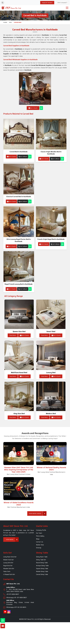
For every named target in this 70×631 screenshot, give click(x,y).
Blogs (37, 539)
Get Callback (23, 157)
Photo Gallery (40, 536)
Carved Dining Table (42, 574)
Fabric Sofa (6, 571)
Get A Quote (12, 157)
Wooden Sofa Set (8, 569)
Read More (12, 335)
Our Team (39, 533)
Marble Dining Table (42, 571)
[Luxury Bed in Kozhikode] (51, 355)
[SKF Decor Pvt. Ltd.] (8, 8)
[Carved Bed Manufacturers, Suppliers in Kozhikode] (18, 134)
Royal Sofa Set (7, 566)
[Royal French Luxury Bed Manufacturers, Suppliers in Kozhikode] (18, 266)
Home (5, 22)
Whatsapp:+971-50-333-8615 (16, 607)
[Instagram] (8, 611)
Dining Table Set (41, 560)
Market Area (40, 545)
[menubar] (67, 8)
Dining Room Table (41, 557)
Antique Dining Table (42, 566)
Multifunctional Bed (19, 372)
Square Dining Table (42, 569)
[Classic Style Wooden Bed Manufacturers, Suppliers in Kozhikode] (51, 134)
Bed (10, 22)
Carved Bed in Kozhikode (19, 152)
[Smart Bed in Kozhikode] (51, 314)
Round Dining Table (42, 563)
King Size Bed (19, 413)
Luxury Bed (50, 372)
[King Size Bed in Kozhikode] (19, 396)
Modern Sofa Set (8, 560)
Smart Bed (50, 331)
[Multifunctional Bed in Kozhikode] (19, 355)
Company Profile (41, 530)
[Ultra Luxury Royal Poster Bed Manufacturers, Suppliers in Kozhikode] (18, 221)
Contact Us (39, 542)
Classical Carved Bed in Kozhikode (18, 196)
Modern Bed (51, 413)
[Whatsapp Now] (41, 108)
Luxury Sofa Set (8, 563)
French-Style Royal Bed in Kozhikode (51, 239)
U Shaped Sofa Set (9, 574)
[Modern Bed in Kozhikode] (51, 396)
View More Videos (35, 513)
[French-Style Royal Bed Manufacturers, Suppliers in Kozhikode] (51, 221)
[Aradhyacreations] (2, 2)
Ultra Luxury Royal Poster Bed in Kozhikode (19, 240)
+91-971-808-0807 (12, 594)
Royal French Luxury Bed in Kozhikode (19, 284)
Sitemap (38, 548)
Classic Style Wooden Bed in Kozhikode (51, 153)
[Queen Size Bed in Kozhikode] (19, 314)
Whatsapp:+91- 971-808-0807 (16, 597)
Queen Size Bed (19, 331)
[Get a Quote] (2, 626)
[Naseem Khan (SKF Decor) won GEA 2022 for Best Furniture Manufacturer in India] (18, 488)
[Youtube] (5, 611)
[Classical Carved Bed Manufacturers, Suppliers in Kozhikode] (18, 179)
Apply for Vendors (47, 3)
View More (9, 540)
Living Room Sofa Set (9, 557)
